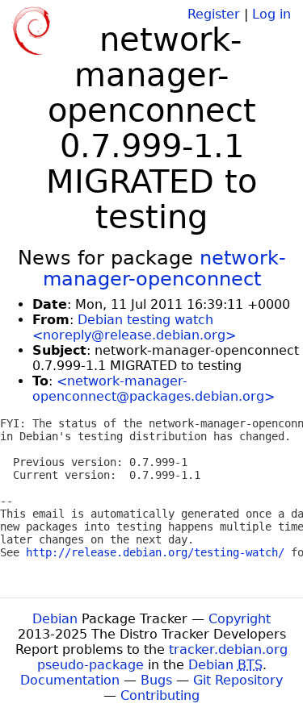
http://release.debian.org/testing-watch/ (155, 552)
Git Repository (238, 680)
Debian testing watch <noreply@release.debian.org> (134, 327)
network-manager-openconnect (164, 268)
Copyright (239, 618)
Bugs (156, 680)
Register (213, 14)
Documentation (70, 680)
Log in (271, 14)
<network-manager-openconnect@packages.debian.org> (153, 388)
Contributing (160, 695)
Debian (55, 618)
